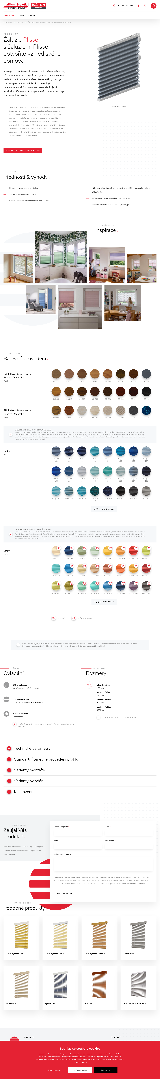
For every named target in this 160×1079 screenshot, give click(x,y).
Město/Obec (110, 840)
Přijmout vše (105, 1070)
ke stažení (84, 437)
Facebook (138, 6)
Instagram (145, 6)
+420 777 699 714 (125, 5)
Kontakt (32, 15)
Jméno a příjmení (61, 826)
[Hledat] (153, 6)
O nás (21, 15)
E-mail (108, 826)
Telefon (57, 840)
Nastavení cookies (54, 1070)
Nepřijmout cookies (80, 1070)
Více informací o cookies (76, 1057)
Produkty (9, 15)
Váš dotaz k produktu (62, 854)
